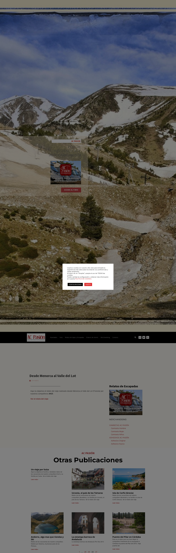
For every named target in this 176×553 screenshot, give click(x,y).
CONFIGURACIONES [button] (75, 284)
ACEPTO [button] (88, 284)
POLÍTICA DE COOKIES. (83, 279)
